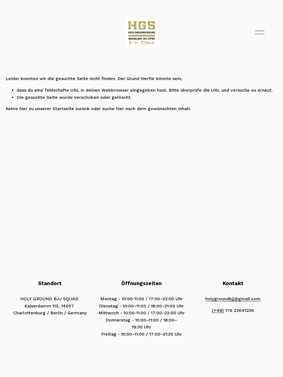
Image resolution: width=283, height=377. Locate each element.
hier (23, 108)
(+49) (218, 310)
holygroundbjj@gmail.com (233, 298)
